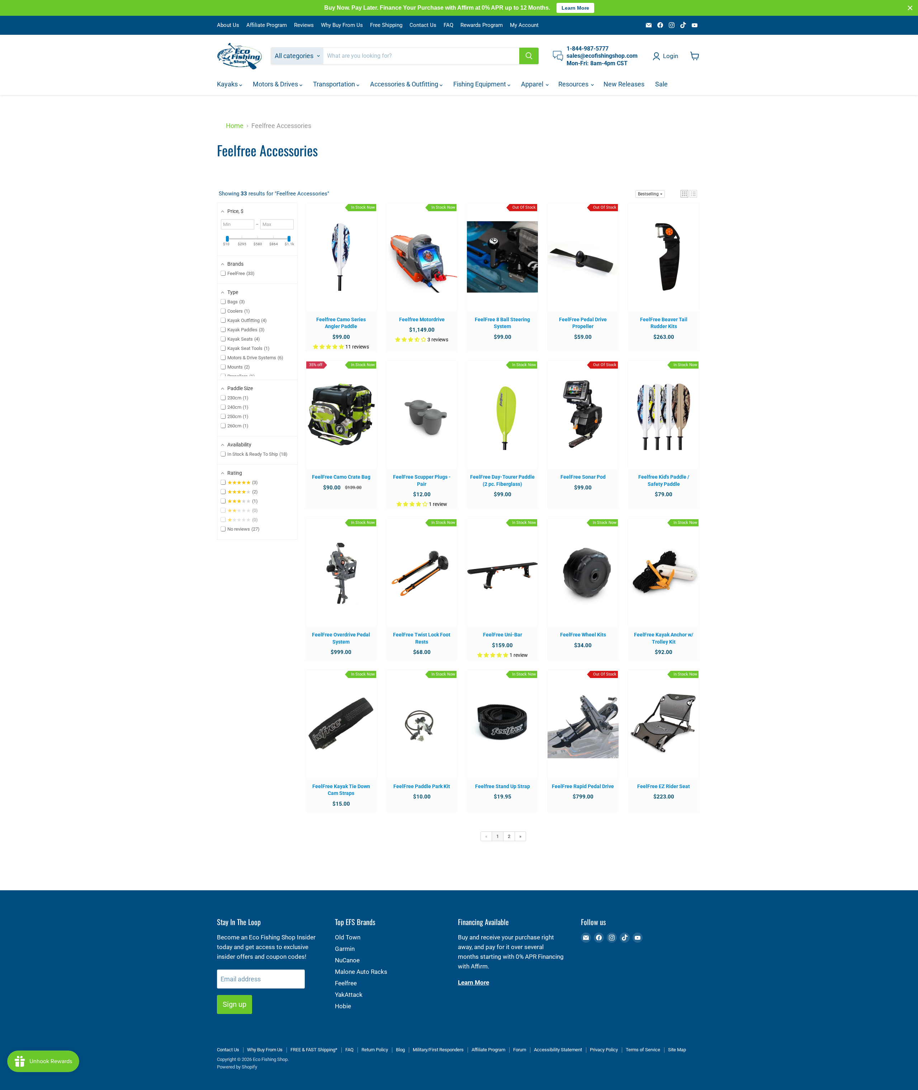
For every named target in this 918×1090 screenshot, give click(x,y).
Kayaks (228, 84)
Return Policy (374, 1049)
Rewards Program (481, 25)
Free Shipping (386, 25)
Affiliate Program (266, 25)
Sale (661, 84)
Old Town (347, 937)
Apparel (533, 84)
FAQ (448, 25)
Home (234, 125)
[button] (684, 194)
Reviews (304, 25)
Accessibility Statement (558, 1049)
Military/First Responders (438, 1049)
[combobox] (421, 56)
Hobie (343, 1006)
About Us (228, 25)
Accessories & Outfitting (405, 84)
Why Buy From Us (342, 25)
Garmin (345, 948)
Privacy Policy (604, 1049)
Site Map (677, 1049)
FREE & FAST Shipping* (313, 1049)
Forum (519, 1049)
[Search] (529, 56)
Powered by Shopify (237, 1067)
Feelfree (346, 983)
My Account (524, 25)
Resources (574, 84)
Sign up (234, 1004)
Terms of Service (643, 1049)
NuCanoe (347, 960)
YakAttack (349, 994)
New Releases (624, 84)
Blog (400, 1049)
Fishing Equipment (480, 84)
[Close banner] (910, 8)
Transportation (334, 84)
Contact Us (423, 25)
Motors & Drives (276, 84)
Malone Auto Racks (361, 971)
